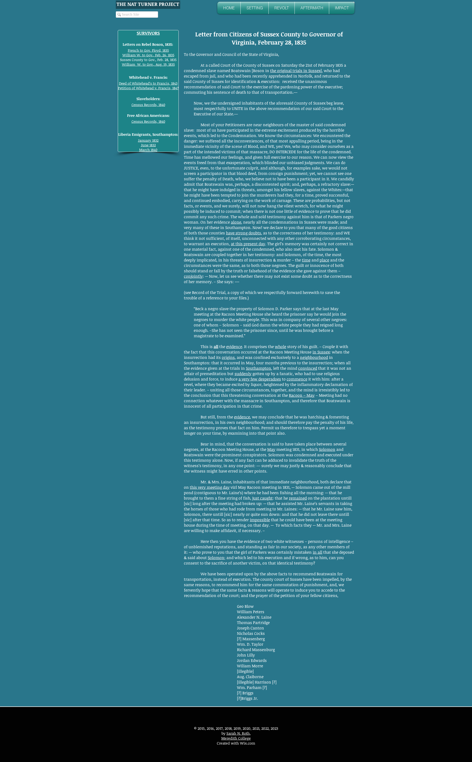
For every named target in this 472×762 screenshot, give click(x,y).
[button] (254, 8)
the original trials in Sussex (295, 70)
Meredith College (236, 738)
